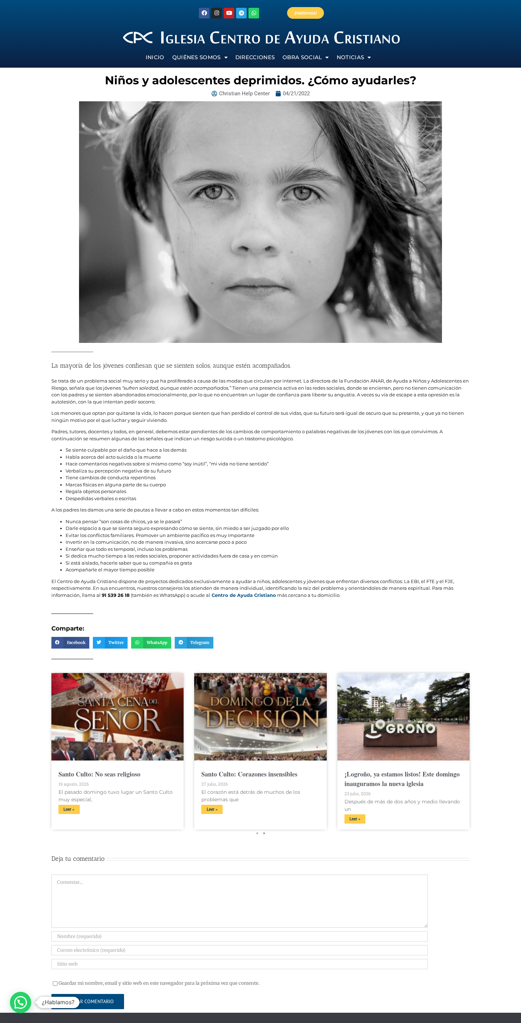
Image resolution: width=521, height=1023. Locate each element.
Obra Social (302, 57)
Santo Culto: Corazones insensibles (249, 774)
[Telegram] (241, 13)
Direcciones (255, 57)
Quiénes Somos (196, 57)
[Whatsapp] (253, 13)
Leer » (68, 809)
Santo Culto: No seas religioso (99, 774)
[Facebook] (204, 13)
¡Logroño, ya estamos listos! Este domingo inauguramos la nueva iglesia (402, 778)
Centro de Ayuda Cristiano (243, 595)
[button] (70, 643)
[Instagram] (216, 13)
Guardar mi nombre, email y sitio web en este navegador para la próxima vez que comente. (158, 983)
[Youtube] (229, 13)
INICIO (155, 57)
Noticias (350, 57)
